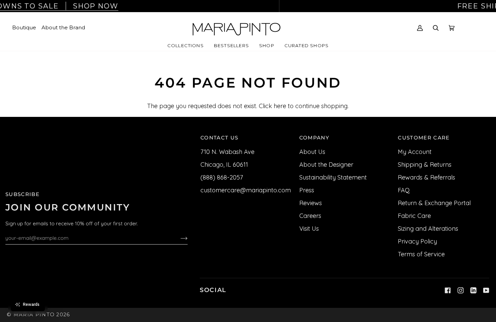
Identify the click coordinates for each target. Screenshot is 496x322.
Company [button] (314, 138)
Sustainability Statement (333, 177)
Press (306, 190)
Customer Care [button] (423, 138)
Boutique (24, 27)
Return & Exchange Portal (434, 203)
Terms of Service (421, 254)
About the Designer (326, 164)
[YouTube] (486, 290)
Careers (310, 216)
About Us (312, 152)
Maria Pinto (34, 315)
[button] (185, 46)
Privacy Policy (417, 241)
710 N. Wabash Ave (227, 152)
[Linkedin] (473, 290)
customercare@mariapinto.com (245, 190)
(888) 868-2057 (221, 177)
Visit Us (309, 228)
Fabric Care (414, 216)
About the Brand (63, 27)
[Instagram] (461, 290)
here (280, 106)
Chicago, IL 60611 (224, 164)
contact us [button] (219, 138)
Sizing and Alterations (428, 228)
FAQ (404, 190)
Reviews (310, 203)
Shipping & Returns (424, 164)
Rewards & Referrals (426, 177)
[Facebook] (448, 290)
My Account (415, 152)
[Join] (179, 237)
